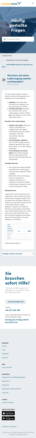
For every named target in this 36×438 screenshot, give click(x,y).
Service (4, 346)
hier (10, 115)
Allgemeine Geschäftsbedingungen (13, 377)
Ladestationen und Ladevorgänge (17, 60)
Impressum (5, 385)
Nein (29, 231)
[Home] (11, 3)
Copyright (5, 392)
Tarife (4, 350)
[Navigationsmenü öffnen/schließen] (33, 3)
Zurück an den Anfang (12, 243)
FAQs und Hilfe (7, 367)
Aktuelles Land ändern (9, 426)
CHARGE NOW (7, 55)
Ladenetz (5, 357)
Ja (19, 231)
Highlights (5, 354)
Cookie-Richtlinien (8, 402)
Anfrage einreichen (16, 302)
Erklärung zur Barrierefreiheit (11, 389)
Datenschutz (6, 381)
